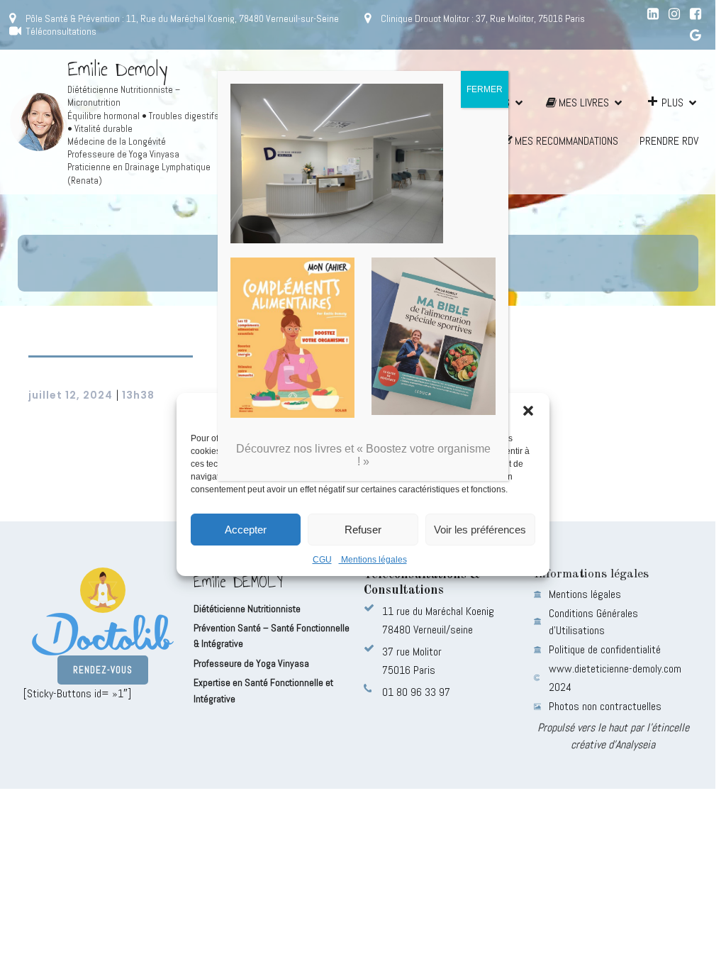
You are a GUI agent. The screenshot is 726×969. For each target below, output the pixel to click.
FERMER (485, 89)
